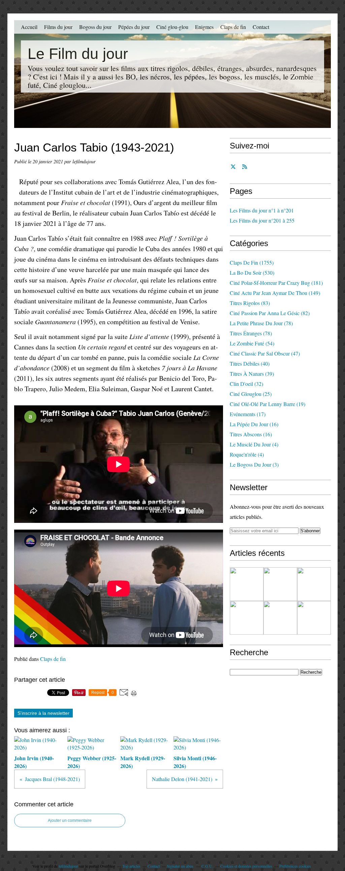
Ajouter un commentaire (70, 820)
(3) (254, 464)
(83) (250, 302)
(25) (251, 393)
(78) (261, 323)
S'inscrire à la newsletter (43, 713)
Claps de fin (233, 26)
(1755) (252, 262)
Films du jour (58, 26)
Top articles (131, 866)
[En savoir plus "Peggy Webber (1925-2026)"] (280, 584)
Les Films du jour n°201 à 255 (262, 220)
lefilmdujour (68, 866)
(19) (267, 403)
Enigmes (204, 26)
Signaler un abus (180, 866)
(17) (247, 413)
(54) (252, 343)
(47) (265, 353)
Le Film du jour (78, 53)
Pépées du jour (134, 26)
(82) (270, 312)
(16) (254, 424)
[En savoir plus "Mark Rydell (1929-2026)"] (314, 584)
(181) (276, 282)
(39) (252, 373)
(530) (252, 272)
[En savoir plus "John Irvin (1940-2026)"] (246, 584)
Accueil (29, 26)
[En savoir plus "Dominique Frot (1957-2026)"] (314, 618)
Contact (261, 26)
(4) (254, 444)
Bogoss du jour (95, 26)
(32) (246, 383)
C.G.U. (207, 866)
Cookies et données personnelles (246, 866)
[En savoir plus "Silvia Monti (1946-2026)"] (246, 618)
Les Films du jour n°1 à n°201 (262, 210)
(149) (275, 292)
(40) (250, 363)
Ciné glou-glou (172, 26)
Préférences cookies (295, 866)
